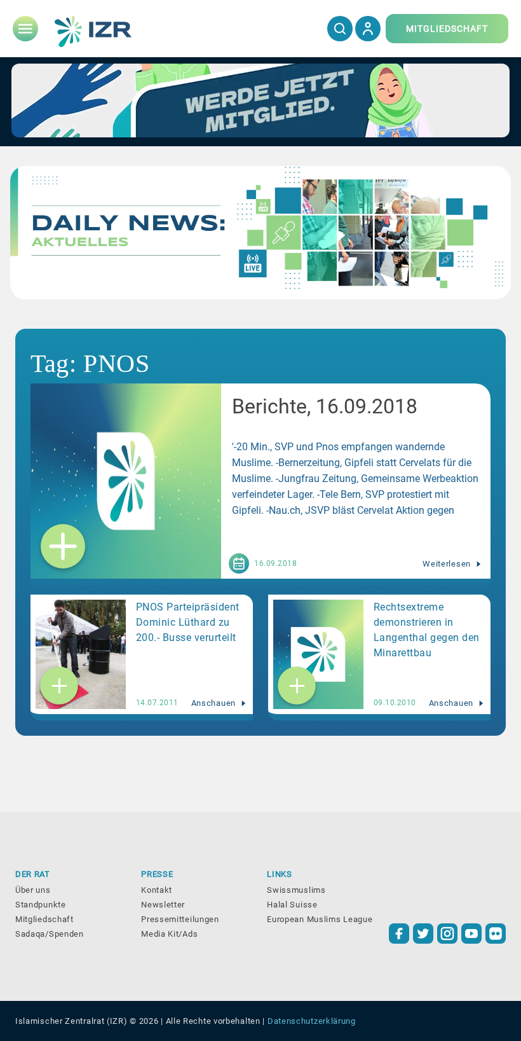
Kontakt (156, 890)
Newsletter (163, 904)
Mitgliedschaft (44, 919)
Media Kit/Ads (169, 934)
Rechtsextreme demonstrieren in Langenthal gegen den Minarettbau (427, 630)
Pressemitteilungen (180, 919)
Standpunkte (40, 904)
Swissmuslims (296, 890)
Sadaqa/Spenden (49, 934)
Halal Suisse (292, 904)
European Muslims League (319, 919)
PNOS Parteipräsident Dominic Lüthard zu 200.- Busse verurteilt (188, 622)
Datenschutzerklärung (311, 1021)
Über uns (33, 890)
